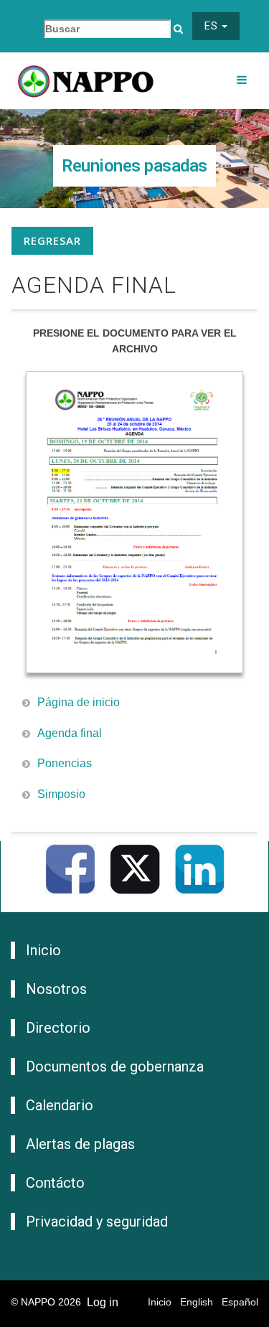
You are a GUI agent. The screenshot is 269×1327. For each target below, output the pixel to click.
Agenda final (69, 733)
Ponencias (64, 763)
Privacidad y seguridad (97, 1221)
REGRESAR (52, 240)
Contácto (55, 1182)
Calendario (59, 1105)
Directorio (58, 1027)
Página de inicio (78, 702)
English (196, 1302)
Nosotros (56, 989)
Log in (102, 1302)
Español (240, 1302)
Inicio (43, 950)
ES (213, 25)
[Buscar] (178, 29)
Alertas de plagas (80, 1144)
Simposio (61, 794)
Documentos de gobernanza (115, 1066)
